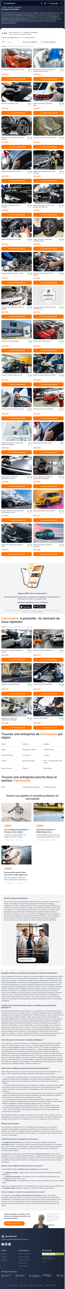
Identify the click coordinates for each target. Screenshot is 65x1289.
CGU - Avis (23, 1285)
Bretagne (46, 744)
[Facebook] (2, 1244)
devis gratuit (36, 1119)
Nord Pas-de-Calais (28, 761)
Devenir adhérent (23, 1266)
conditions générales (37, 612)
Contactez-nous (23, 1263)
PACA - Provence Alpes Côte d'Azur (53, 762)
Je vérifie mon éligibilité (13, 1223)
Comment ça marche (24, 1253)
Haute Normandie (7, 755)
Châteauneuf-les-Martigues (31, 787)
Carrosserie (8, 825)
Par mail (44, 1261)
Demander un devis (24, 1260)
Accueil (4, 7)
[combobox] (11, 42)
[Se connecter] (61, 3)
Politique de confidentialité (35, 1285)
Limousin (46, 755)
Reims (3, 787)
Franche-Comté (48, 749)
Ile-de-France (26, 755)
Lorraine (4, 761)
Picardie (25, 768)
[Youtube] (6, 1244)
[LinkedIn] (9, 1244)
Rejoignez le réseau (25, 960)
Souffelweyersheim (50, 787)
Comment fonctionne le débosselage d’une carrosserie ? (45, 832)
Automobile (10, 7)
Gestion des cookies (50, 1285)
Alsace (3, 744)
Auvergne (25, 744)
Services (3, 1257)
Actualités (4, 1260)
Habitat (3, 1253)
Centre (3, 749)
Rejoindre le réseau (24, 1257)
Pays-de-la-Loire (6, 768)
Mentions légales (13, 1285)
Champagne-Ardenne (29, 749)
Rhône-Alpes (48, 768)
